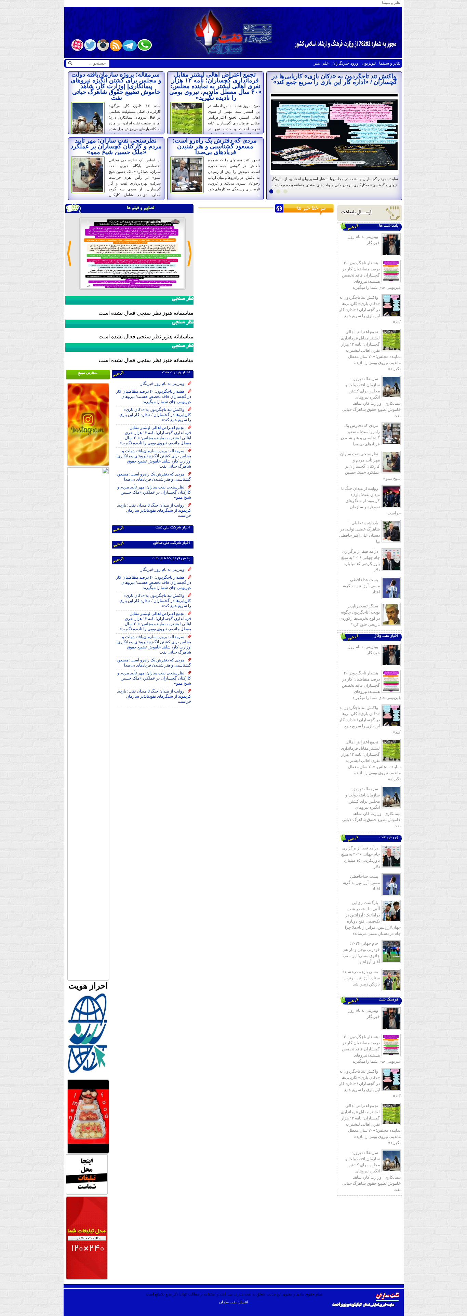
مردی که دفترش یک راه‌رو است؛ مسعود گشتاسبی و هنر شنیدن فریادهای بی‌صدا (215, 146)
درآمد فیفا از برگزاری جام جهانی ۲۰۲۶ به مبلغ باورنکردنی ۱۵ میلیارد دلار (360, 560)
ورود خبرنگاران (345, 63)
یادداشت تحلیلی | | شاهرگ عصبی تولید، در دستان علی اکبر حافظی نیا (359, 532)
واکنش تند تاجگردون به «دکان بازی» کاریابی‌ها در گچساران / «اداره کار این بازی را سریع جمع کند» (370, 309)
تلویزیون (369, 63)
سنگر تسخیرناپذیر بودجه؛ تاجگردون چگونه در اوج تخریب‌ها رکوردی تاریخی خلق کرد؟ (359, 615)
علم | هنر (321, 63)
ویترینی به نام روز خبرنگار (348, 76)
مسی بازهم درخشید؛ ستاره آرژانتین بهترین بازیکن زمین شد (361, 977)
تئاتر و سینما (391, 3)
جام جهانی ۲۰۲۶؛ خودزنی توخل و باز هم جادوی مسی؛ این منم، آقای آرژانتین (361, 952)
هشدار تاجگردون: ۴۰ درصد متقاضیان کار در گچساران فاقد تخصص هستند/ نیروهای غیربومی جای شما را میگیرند (371, 275)
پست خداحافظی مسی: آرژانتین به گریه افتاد (361, 585)
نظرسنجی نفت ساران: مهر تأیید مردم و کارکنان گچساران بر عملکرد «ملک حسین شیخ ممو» (116, 146)
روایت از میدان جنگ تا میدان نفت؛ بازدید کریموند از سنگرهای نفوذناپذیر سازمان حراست (371, 500)
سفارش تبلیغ (87, 373)
